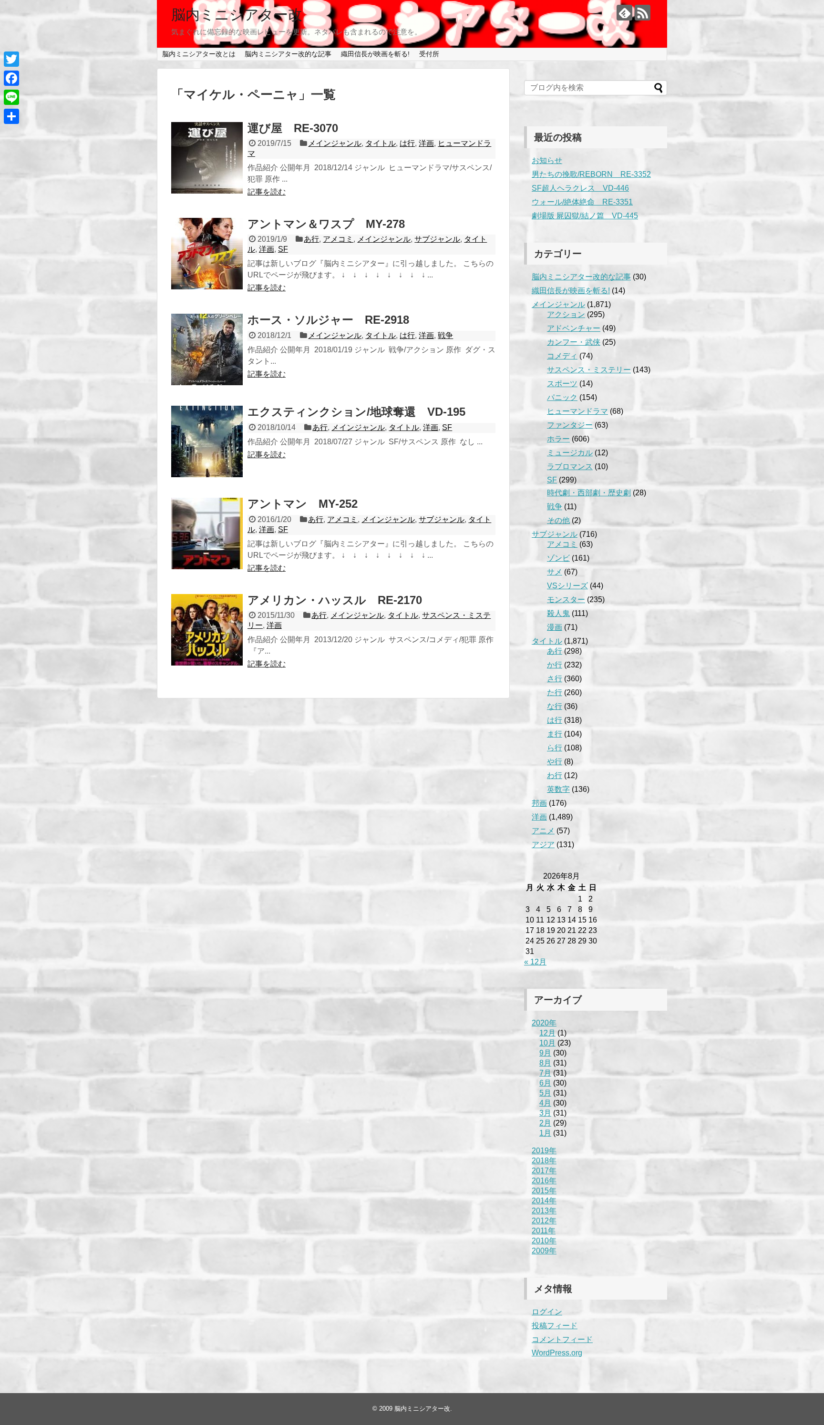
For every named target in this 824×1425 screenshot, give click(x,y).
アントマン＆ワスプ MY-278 (326, 223)
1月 (545, 1133)
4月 (545, 1103)
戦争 (445, 335)
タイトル (380, 143)
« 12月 (535, 962)
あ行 (311, 239)
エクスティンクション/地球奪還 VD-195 (356, 411)
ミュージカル (570, 453)
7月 (545, 1073)
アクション (566, 314)
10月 (547, 1043)
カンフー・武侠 (573, 342)
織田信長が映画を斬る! (375, 54)
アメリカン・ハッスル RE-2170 (334, 600)
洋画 (426, 143)
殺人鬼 (558, 613)
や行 (554, 762)
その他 (558, 520)
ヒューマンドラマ (577, 411)
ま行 (554, 734)
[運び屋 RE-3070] (207, 158)
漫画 (554, 627)
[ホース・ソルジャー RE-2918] (207, 349)
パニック (562, 397)
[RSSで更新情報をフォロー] (642, 13)
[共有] (11, 116)
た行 (554, 692)
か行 (554, 665)
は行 (407, 143)
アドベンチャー (573, 328)
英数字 (558, 789)
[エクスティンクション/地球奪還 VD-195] (207, 441)
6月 (545, 1083)
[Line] (11, 97)
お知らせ (547, 160)
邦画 (539, 803)
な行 (554, 706)
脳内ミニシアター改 (236, 14)
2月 (545, 1123)
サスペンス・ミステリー (589, 370)
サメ (554, 572)
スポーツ (562, 383)
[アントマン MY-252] (207, 533)
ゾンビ (558, 558)
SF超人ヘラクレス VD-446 (580, 188)
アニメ (543, 831)
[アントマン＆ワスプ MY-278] (207, 253)
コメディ (562, 356)
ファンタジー (570, 425)
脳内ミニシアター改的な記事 (288, 54)
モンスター (566, 599)
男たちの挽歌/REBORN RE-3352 (591, 174)
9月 (545, 1053)
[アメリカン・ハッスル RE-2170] (207, 630)
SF (283, 249)
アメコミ (338, 239)
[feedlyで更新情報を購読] (624, 13)
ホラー (558, 439)
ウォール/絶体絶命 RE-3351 (582, 202)
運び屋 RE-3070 (292, 128)
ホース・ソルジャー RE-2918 (328, 319)
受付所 (429, 54)
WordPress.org (557, 1353)
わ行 (554, 775)
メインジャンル (334, 143)
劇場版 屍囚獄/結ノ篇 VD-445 (585, 216)
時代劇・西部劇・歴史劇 (589, 493)
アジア (543, 845)
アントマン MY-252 (302, 503)
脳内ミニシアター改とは (199, 54)
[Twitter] (11, 59)
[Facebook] (11, 78)
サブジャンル (437, 239)
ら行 (554, 748)
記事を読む (266, 192)
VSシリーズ (567, 586)
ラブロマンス (570, 466)
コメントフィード (562, 1339)
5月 (545, 1093)
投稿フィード (554, 1326)
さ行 (554, 679)
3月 (545, 1113)
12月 (547, 1033)
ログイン (547, 1312)
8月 (545, 1063)
